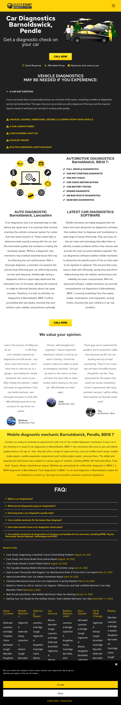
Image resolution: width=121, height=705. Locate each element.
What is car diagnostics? (20, 498)
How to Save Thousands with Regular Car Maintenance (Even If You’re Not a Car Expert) (52, 572)
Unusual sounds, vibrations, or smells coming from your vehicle (51, 119)
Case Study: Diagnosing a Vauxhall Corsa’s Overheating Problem (40, 554)
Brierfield (53, 646)
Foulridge (38, 649)
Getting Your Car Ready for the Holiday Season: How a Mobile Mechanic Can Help (49, 598)
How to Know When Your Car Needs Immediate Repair (34, 576)
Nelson (22, 649)
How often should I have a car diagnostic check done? (35, 527)
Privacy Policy (66, 700)
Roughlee (8, 657)
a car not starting (21, 91)
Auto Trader (17, 349)
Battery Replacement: (67, 613)
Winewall (8, 644)
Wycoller (7, 653)
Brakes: (112, 611)
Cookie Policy (53, 700)
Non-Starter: (82, 612)
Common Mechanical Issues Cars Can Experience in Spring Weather (42, 581)
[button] (116, 664)
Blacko (36, 657)
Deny (60, 693)
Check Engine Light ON (24, 133)
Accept (60, 684)
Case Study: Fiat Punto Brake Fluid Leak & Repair (31, 559)
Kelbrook (7, 622)
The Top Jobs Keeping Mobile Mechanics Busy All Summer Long (39, 567)
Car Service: (53, 612)
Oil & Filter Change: (98, 613)
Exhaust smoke (19, 140)
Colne (6, 640)
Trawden (7, 635)
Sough (6, 649)
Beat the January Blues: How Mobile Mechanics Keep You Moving (40, 594)
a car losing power (22, 126)
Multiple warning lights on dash (31, 147)
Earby (21, 635)
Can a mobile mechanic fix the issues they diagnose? (35, 520)
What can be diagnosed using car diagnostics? (32, 505)
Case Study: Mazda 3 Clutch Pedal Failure (28, 563)
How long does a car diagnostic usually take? (31, 513)
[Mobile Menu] (113, 5)
